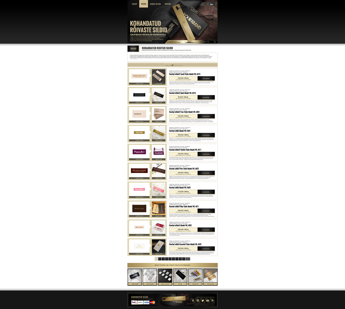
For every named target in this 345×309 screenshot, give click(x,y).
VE (208, 305)
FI (210, 303)
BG (212, 303)
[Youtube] (207, 300)
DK (208, 303)
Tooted (143, 4)
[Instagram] (198, 300)
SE (211, 303)
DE (200, 303)
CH (203, 303)
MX (204, 305)
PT (197, 303)
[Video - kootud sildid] (172, 64)
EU (187, 303)
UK (189, 303)
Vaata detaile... (206, 78)
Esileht (134, 4)
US (190, 303)
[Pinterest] (212, 300)
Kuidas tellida (155, 4)
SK (202, 305)
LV (200, 305)
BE (193, 303)
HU (204, 303)
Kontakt (168, 4)
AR (205, 305)
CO (209, 305)
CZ (214, 303)
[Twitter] (202, 300)
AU (212, 305)
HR (197, 305)
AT (201, 303)
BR (207, 305)
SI (201, 305)
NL (207, 303)
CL (211, 305)
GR (196, 305)
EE (194, 305)
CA (214, 305)
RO (198, 303)
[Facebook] (193, 300)
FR (192, 303)
